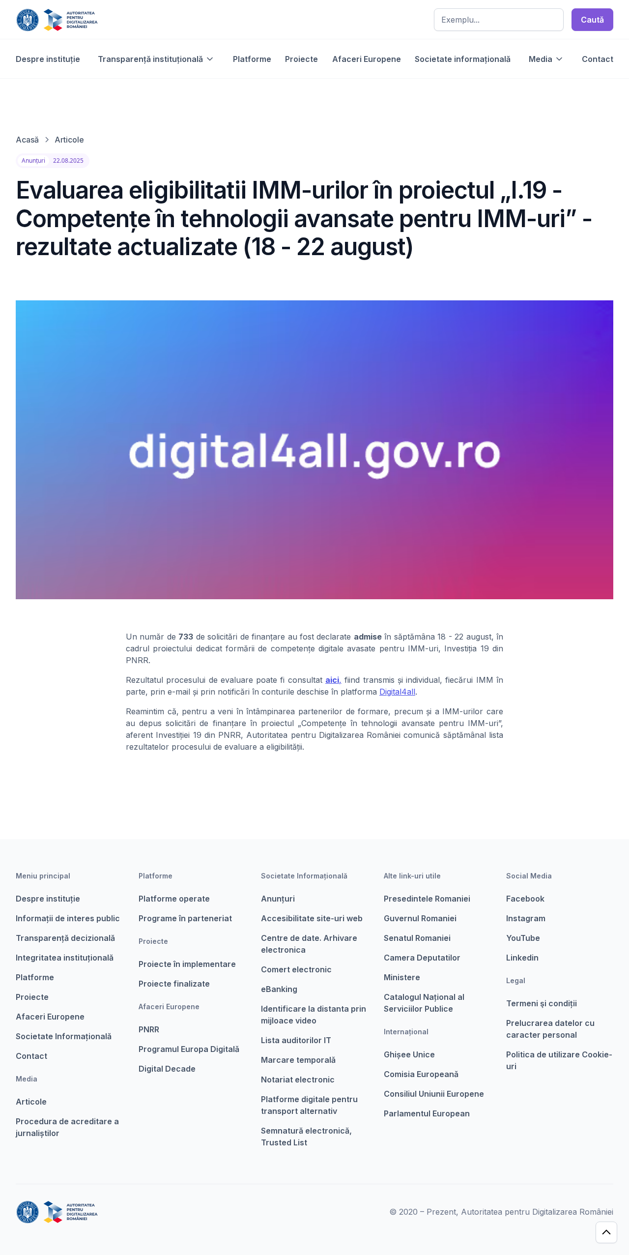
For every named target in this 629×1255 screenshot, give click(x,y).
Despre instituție (48, 59)
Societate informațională (463, 59)
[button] (156, 59)
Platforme (252, 59)
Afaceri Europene (366, 59)
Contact (597, 59)
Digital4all (397, 692)
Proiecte (301, 59)
